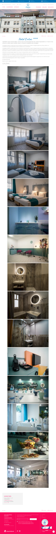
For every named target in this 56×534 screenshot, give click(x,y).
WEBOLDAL (6, 502)
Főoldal (14, 4)
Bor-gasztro (51, 7)
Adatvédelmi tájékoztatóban (26, 523)
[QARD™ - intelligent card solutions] (46, 530)
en (45, 4)
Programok (38, 7)
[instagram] (20, 531)
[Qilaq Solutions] (43, 531)
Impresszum (43, 514)
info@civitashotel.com (8, 500)
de (46, 4)
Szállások (44, 7)
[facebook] (18, 531)
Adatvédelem (44, 517)
